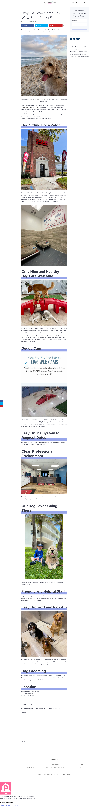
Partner (80, 769)
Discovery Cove (33, 107)
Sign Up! (48, 767)
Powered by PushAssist (6, 802)
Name (23, 734)
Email (23, 741)
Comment (24, 712)
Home (22, 8)
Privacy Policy (30, 767)
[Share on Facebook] (1, 401)
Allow (16, 805)
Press (79, 767)
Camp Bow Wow (41, 99)
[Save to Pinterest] (1, 406)
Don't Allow (6, 805)
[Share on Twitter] (1, 403)
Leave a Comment (33, 21)
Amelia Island (24, 107)
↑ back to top (55, 759)
